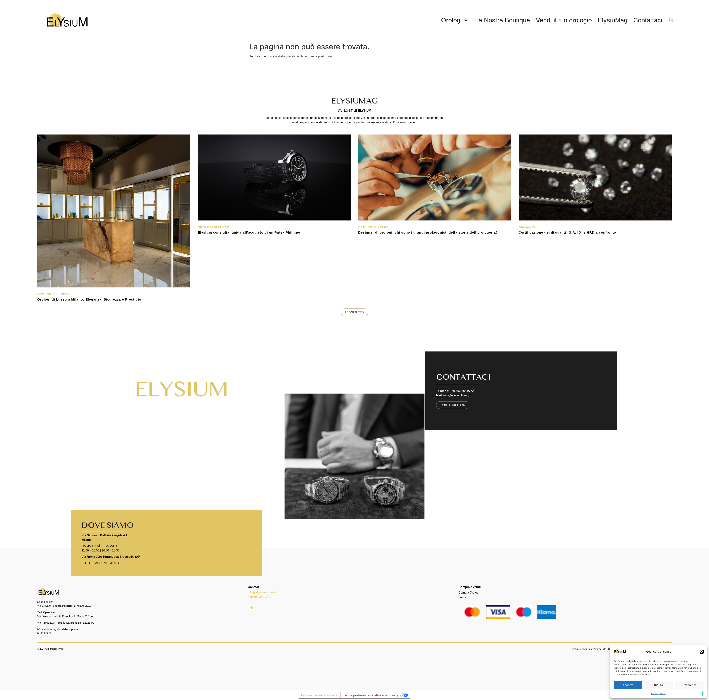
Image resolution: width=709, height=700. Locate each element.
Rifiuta (658, 685)
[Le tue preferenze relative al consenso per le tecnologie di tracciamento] (702, 693)
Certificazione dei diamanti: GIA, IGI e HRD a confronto (567, 232)
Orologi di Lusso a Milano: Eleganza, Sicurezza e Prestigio (89, 299)
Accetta (628, 685)
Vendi (462, 597)
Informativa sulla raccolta (319, 695)
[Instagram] (251, 608)
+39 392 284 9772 (260, 596)
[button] (701, 652)
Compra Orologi (468, 592)
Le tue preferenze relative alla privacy (370, 695)
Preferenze (689, 685)
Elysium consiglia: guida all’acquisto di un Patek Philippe (249, 232)
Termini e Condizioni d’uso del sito (589, 649)
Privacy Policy (658, 693)
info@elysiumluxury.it (262, 592)
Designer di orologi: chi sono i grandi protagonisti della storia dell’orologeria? (428, 232)
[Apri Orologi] (466, 20)
